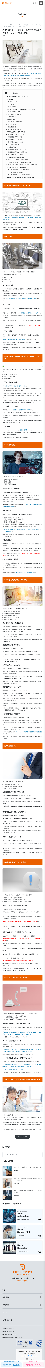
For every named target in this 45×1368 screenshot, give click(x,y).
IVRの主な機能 (11, 119)
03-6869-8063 (22, 1280)
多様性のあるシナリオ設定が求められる (19, 162)
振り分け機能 (12, 124)
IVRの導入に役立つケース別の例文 (16, 167)
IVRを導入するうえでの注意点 (15, 157)
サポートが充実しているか (15, 154)
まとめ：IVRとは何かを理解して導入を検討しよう (21, 177)
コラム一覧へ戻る (22, 1136)
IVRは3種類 (10, 99)
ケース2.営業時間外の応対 (15, 172)
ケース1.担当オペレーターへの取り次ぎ (19, 170)
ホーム (4, 25)
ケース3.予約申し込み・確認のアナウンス (20, 175)
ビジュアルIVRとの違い (14, 112)
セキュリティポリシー (8, 1331)
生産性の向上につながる (15, 139)
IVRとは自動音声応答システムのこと (17, 96)
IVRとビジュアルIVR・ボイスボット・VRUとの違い (21, 109)
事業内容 (6, 1305)
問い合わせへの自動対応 (15, 122)
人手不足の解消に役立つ (15, 144)
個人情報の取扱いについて (9, 1334)
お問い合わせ (7, 1320)
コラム (20, 25)
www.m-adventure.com (29, 1356)
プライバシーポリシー (8, 1328)
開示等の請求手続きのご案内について (12, 1337)
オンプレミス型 (12, 102)
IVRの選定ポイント (12, 147)
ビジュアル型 (12, 107)
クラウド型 (11, 104)
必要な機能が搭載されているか (17, 149)
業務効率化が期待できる (15, 137)
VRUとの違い (12, 117)
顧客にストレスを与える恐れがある (18, 159)
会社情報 (6, 1297)
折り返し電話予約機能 (14, 129)
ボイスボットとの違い (14, 114)
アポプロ (12, 25)
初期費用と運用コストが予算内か (17, 152)
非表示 (15, 93)
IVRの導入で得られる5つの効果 (16, 132)
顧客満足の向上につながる (15, 142)
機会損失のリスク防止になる (16, 134)
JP (33, 3)
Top (4, 1290)
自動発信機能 (12, 127)
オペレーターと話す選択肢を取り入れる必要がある (22, 164)
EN (37, 3)
